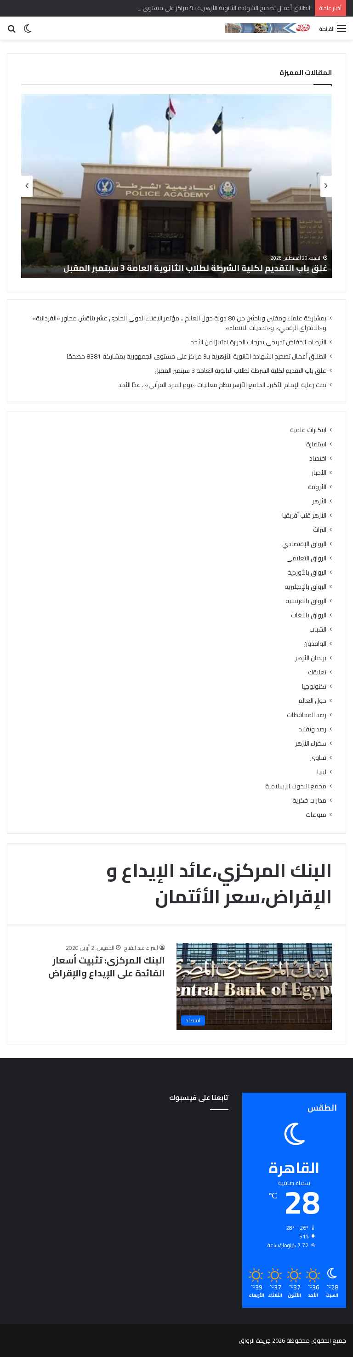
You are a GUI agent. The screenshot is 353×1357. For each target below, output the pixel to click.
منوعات (316, 815)
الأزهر (319, 501)
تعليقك (317, 672)
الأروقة (317, 487)
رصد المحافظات (306, 715)
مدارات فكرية (309, 800)
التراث (319, 530)
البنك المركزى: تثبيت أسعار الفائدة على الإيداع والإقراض (106, 966)
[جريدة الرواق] (269, 28)
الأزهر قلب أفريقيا (304, 515)
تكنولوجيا (314, 686)
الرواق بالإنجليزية (305, 587)
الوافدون (314, 644)
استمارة (316, 444)
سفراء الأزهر (310, 743)
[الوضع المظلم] (27, 31)
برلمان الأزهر (310, 658)
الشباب (317, 629)
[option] (176, 186)
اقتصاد (317, 458)
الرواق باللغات (308, 615)
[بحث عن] (11, 31)
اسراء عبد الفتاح (141, 947)
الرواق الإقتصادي (304, 544)
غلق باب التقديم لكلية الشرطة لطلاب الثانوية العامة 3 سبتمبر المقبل (195, 267)
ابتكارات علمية (308, 430)
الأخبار (319, 473)
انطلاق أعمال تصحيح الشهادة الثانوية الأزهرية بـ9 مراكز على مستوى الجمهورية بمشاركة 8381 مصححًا (184, 7)
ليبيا (321, 772)
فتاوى (317, 758)
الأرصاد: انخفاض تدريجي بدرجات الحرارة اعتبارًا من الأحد (258, 342)
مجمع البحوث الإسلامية (295, 786)
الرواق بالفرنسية (305, 601)
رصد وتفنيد (312, 729)
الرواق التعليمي (306, 558)
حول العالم (312, 701)
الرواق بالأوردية (306, 572)
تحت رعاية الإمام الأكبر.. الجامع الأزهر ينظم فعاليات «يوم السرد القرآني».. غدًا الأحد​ (222, 385)
